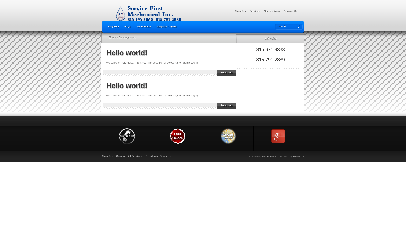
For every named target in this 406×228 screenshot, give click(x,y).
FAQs (127, 26)
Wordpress (298, 156)
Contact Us (290, 11)
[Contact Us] (127, 143)
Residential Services (158, 156)
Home (112, 37)
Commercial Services (129, 156)
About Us (240, 11)
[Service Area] (228, 143)
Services (255, 11)
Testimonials (143, 26)
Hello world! (126, 52)
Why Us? (113, 26)
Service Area (272, 11)
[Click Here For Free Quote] (178, 143)
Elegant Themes (270, 156)
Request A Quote (167, 26)
